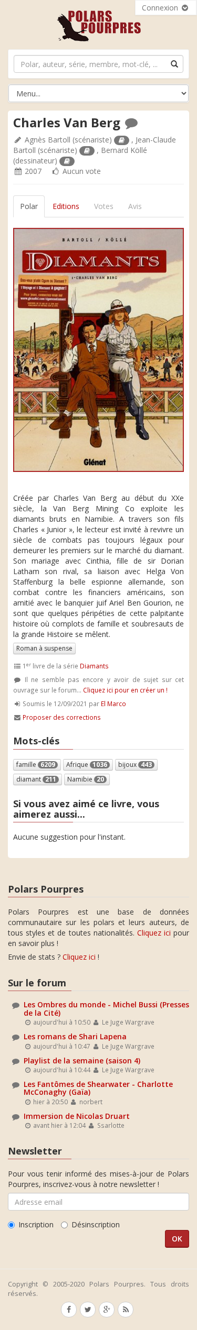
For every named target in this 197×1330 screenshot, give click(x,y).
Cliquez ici (154, 933)
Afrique (86, 764)
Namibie (85, 779)
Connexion (161, 8)
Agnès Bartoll (47, 140)
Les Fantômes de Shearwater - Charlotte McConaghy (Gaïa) (98, 1088)
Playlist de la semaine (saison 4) (82, 1060)
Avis (135, 206)
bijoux (135, 764)
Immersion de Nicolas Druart (77, 1116)
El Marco (113, 703)
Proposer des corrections (62, 717)
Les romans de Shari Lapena (75, 1036)
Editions (66, 206)
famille (35, 764)
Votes (103, 206)
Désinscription (95, 1224)
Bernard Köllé (124, 150)
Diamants (94, 666)
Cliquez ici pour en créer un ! (125, 690)
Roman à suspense (44, 648)
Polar (29, 206)
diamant (36, 779)
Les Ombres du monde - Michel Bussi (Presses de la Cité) (106, 1008)
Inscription (36, 1224)
